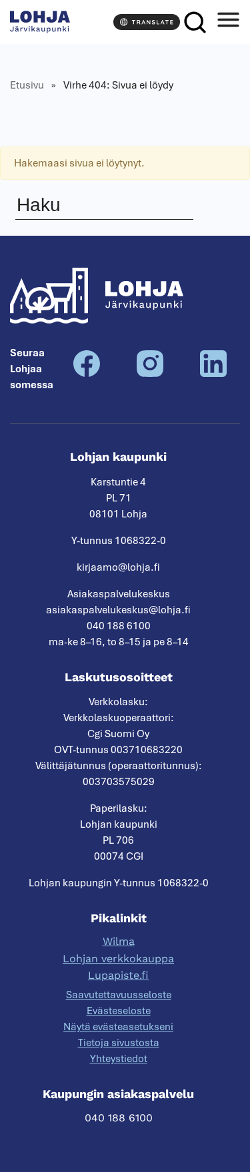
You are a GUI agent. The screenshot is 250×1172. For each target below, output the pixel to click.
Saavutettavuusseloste (118, 995)
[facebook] (86, 373)
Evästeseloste (119, 1011)
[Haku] (195, 22)
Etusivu (27, 85)
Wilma (119, 941)
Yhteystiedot (118, 1058)
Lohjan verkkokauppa (118, 958)
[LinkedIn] (213, 373)
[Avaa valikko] (228, 22)
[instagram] (150, 373)
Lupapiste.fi (118, 975)
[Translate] (146, 22)
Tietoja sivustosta (118, 1042)
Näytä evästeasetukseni (118, 1026)
